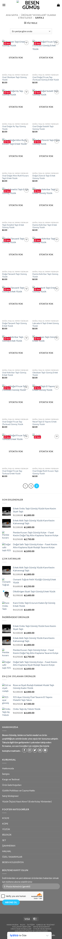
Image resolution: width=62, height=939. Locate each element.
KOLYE (5, 818)
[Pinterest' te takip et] (45, 750)
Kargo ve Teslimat (11, 779)
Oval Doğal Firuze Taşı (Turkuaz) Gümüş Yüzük (12, 423)
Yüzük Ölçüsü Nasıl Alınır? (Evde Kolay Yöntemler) (27, 801)
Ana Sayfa (12, 15)
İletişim (6, 774)
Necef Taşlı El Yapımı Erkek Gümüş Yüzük (44, 423)
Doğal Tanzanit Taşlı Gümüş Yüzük (14, 275)
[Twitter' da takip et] (34, 750)
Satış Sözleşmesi (10, 795)
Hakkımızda (8, 768)
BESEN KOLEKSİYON (13, 862)
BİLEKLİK (7, 834)
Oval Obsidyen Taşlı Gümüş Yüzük (14, 78)
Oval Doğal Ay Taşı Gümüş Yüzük (14, 127)
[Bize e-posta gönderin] (40, 750)
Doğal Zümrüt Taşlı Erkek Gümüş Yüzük (43, 176)
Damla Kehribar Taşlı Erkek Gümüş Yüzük (44, 226)
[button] (4, 4)
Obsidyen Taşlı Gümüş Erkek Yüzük (45, 373)
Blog (22, 925)
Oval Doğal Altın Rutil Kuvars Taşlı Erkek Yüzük (15, 176)
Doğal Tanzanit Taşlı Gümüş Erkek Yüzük (14, 324)
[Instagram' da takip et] (29, 750)
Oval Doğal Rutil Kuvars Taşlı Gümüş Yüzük (45, 472)
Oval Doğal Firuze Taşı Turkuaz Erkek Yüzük (12, 472)
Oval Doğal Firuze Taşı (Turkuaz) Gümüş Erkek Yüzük (45, 78)
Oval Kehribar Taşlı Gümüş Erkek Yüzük (14, 373)
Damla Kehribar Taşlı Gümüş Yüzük (45, 275)
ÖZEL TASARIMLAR (12, 856)
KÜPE (5, 823)
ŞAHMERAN (8, 845)
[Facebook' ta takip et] (24, 750)
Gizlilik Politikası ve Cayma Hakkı (18, 790)
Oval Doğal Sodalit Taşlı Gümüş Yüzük (43, 127)
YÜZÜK (6, 829)
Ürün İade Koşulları (11, 784)
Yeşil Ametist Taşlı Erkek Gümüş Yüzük (13, 226)
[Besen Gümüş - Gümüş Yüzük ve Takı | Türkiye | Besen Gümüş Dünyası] (31, 5)
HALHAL (6, 851)
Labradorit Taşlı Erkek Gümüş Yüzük (45, 324)
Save (8, 43)
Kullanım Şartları (21, 927)
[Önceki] (25, 485)
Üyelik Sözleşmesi (42, 929)
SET (4, 840)
